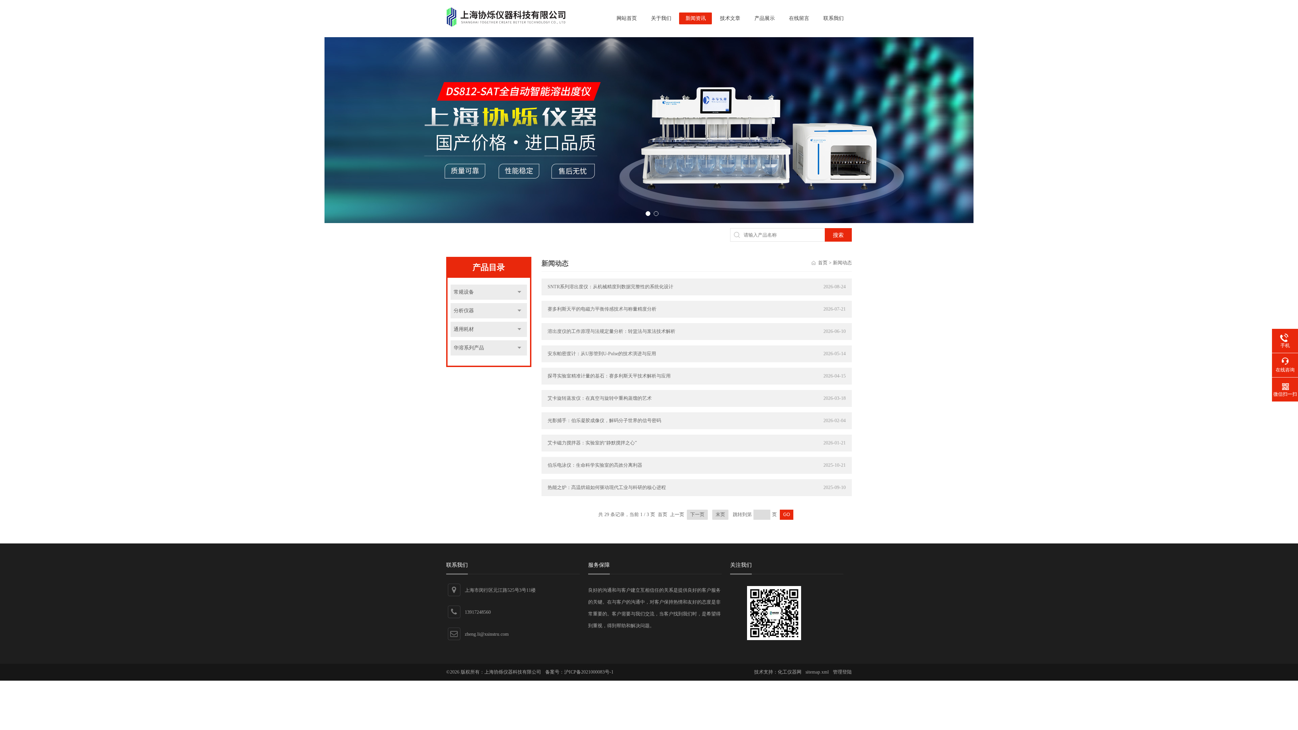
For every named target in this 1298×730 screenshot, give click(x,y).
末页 (720, 514)
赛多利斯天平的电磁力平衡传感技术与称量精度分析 (602, 309)
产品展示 (764, 18)
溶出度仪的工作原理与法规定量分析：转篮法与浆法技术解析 (611, 331)
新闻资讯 (696, 18)
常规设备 (464, 292)
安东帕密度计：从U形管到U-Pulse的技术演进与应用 (602, 353)
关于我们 (661, 18)
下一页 (697, 514)
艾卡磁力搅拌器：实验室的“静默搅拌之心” (592, 442)
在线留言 (799, 18)
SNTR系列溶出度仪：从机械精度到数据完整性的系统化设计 (610, 286)
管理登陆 (842, 672)
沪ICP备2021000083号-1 (589, 672)
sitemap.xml (817, 672)
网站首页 (627, 18)
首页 (822, 262)
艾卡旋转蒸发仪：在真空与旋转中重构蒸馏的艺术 (600, 398)
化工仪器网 (789, 672)
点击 (519, 292)
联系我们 (833, 18)
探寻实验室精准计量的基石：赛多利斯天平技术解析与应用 (609, 376)
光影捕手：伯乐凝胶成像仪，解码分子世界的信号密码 (604, 420)
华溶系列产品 (469, 347)
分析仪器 (464, 310)
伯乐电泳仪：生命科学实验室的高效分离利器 (595, 465)
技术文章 (730, 18)
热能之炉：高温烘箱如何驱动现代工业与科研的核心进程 (607, 487)
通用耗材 (464, 329)
